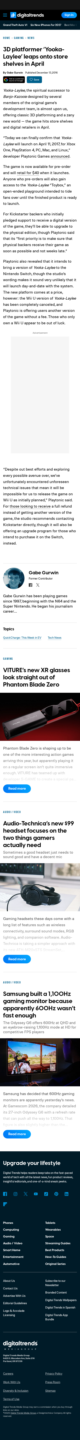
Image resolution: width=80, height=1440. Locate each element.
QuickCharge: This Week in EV (22, 637)
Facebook (5, 1194)
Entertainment (13, 1257)
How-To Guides (55, 1257)
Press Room (52, 1382)
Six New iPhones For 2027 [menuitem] (45, 25)
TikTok (46, 1194)
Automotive (11, 1264)
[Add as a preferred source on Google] (14, 79)
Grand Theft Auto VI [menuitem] (15, 25)
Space (49, 1236)
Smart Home (11, 1250)
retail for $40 (28, 172)
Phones (8, 1223)
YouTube (36, 1194)
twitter (38, 585)
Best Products (54, 1250)
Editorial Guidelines (15, 1303)
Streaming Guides (57, 1243)
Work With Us (11, 1382)
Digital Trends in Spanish (60, 1307)
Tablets (50, 1223)
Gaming (9, 1236)
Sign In (69, 15)
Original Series (55, 1264)
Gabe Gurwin (15, 73)
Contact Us (10, 1288)
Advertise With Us (14, 1296)
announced (60, 156)
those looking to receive (30, 506)
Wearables (53, 1230)
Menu (5, 15)
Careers (8, 1373)
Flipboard (5, 1204)
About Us (9, 1281)
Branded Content (56, 1292)
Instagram (15, 1194)
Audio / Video (12, 1243)
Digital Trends (22, 20)
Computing (11, 1230)
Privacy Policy (53, 1373)
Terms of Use (11, 1399)
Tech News (54, 637)
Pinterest (56, 1194)
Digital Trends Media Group (23, 1413)
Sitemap (50, 1391)
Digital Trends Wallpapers (61, 1300)
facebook (30, 585)
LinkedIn (67, 1194)
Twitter (26, 1194)
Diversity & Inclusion (15, 1391)
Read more (17, 788)
